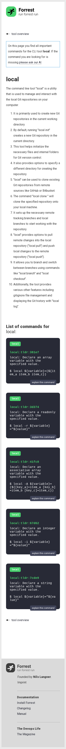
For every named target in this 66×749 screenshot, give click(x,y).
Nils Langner (42, 677)
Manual (21, 714)
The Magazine (26, 734)
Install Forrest (26, 703)
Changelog (24, 708)
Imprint (21, 682)
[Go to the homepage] (29, 15)
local (15, 344)
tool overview (20, 34)
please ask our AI (30, 62)
